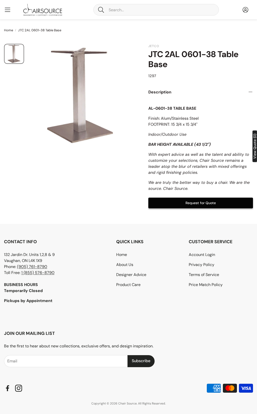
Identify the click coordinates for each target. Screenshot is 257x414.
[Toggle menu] (7, 9)
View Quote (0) (254, 146)
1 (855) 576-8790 (37, 272)
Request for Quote (200, 203)
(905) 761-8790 (32, 266)
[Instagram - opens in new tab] (18, 388)
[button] (156, 9)
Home (8, 30)
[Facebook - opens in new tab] (7, 388)
